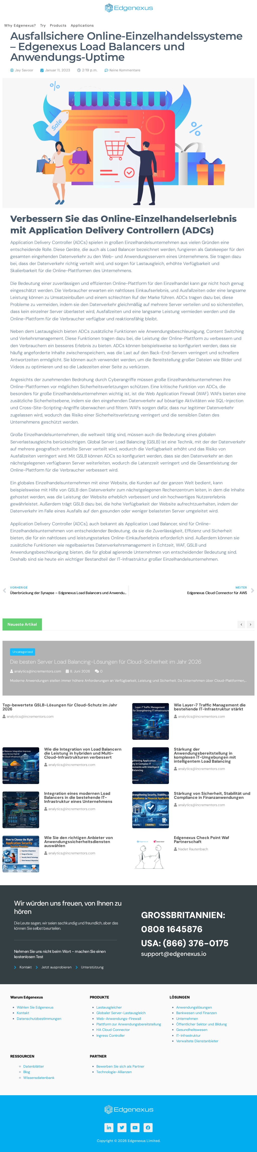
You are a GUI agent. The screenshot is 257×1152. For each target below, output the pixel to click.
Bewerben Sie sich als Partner (120, 1066)
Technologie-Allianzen (114, 1072)
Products (58, 25)
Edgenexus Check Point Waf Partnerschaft (201, 839)
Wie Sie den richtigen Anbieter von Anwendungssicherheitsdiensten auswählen (78, 841)
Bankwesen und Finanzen (196, 1013)
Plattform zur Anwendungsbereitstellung (128, 1024)
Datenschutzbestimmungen (39, 1018)
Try (43, 25)
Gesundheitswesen (191, 1029)
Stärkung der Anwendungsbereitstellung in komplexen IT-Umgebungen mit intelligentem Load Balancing (205, 755)
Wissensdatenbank (38, 1077)
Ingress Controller (110, 1035)
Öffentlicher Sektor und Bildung (201, 1024)
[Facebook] (148, 1127)
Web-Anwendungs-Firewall (118, 1018)
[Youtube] (135, 1127)
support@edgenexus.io (173, 954)
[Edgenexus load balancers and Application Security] (128, 1109)
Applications (82, 25)
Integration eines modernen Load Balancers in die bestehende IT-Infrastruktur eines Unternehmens (78, 797)
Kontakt (23, 1013)
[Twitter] (121, 1127)
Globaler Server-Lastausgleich (121, 1013)
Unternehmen (187, 1018)
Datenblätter (33, 1066)
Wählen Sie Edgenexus (35, 1007)
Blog (26, 1072)
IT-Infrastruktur (188, 1035)
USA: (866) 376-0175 (185, 943)
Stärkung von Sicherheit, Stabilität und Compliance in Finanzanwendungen (212, 795)
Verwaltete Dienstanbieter (197, 1041)
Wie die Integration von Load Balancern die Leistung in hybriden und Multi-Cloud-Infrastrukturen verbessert (82, 753)
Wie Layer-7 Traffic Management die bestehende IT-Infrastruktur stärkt (210, 707)
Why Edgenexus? (20, 25)
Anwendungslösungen (194, 1007)
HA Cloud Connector (113, 1029)
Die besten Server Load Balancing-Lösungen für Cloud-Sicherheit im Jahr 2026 (106, 661)
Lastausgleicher (109, 1007)
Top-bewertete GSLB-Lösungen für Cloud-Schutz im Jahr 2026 (60, 707)
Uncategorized (23, 652)
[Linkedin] (108, 1127)
